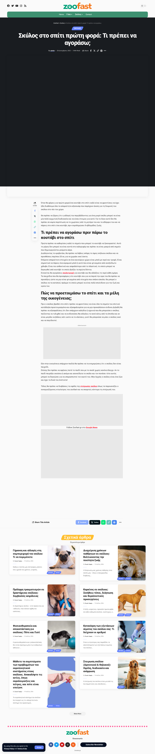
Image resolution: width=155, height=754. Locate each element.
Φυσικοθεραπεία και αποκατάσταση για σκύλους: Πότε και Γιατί (26, 629)
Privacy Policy (9, 749)
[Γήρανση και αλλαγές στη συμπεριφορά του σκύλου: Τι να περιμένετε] (61, 560)
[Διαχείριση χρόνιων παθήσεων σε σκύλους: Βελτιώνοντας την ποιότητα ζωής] (132, 563)
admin (52, 51)
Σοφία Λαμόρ (18, 561)
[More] (105, 50)
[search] (96, 14)
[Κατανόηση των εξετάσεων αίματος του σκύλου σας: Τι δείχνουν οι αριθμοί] (132, 637)
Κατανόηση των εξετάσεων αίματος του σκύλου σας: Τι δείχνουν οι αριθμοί (98, 629)
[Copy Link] (98, 50)
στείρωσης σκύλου (88, 386)
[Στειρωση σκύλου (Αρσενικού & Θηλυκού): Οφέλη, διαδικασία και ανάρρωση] (132, 673)
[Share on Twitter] (94, 50)
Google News (91, 427)
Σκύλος (77, 28)
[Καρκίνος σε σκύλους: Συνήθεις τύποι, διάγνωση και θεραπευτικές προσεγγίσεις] (132, 600)
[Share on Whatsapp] (35, 221)
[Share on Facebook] (90, 50)
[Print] (101, 50)
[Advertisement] (82, 343)
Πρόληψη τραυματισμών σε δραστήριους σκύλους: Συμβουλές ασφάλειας (28, 592)
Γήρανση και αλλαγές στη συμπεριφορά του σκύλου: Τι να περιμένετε (28, 553)
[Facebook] (8, 6)
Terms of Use (22, 749)
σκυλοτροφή (68, 273)
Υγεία (58, 572)
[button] (93, 745)
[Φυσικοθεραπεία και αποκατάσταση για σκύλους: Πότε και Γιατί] (61, 637)
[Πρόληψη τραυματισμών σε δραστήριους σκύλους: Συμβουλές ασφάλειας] (61, 600)
